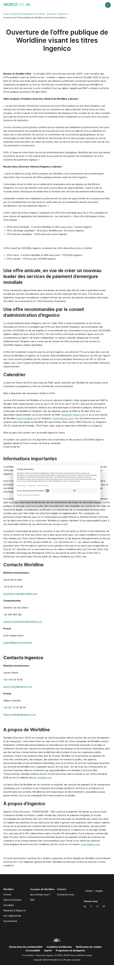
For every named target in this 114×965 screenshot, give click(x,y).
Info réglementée (12, 915)
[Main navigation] (108, 5)
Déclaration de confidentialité (25, 947)
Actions (7, 894)
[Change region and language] (104, 891)
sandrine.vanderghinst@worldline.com (22, 621)
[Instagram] (104, 906)
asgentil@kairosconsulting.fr (17, 642)
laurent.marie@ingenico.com (17, 686)
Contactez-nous (65, 894)
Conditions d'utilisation (59, 947)
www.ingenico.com (63, 418)
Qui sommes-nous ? (40, 894)
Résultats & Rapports (14, 910)
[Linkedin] (85, 906)
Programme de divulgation (70, 950)
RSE (32, 900)
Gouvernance (10, 921)
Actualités (8, 905)
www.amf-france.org (73, 414)
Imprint (48, 950)
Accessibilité (33, 950)
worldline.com (44, 777)
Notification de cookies (88, 947)
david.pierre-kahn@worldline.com (20, 593)
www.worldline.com (27, 418)
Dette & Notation (12, 900)
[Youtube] (97, 906)
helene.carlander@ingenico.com (19, 714)
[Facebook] (91, 906)
